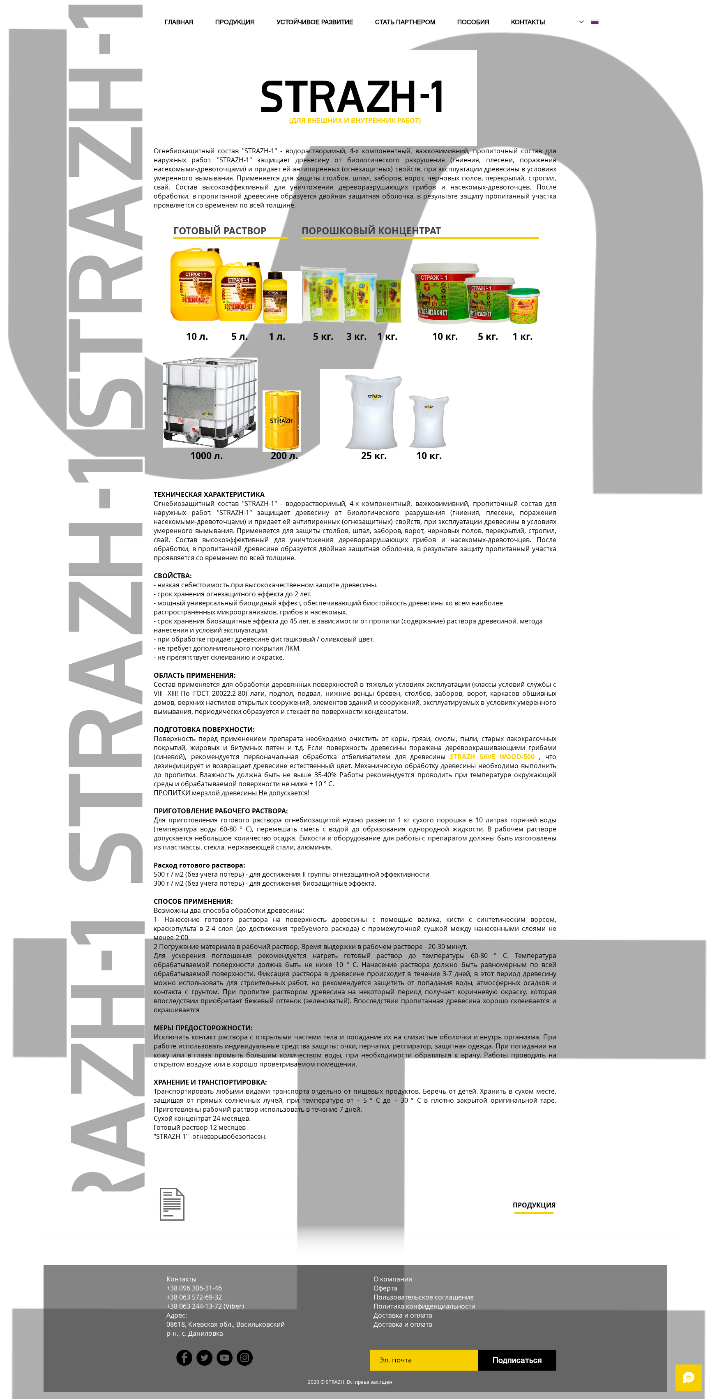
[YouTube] (225, 1358)
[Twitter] (204, 1358)
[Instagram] (245, 1358)
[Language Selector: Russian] (589, 21)
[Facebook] (184, 1358)
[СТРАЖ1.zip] (172, 1205)
